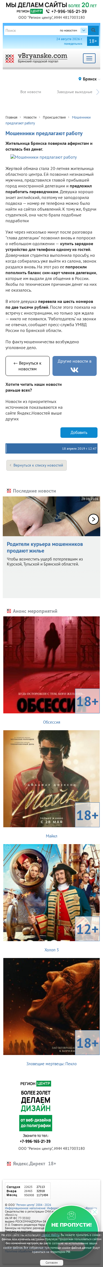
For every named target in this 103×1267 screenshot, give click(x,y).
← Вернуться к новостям (27, 365)
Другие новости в (74, 361)
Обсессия (71, 708)
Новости (30, 117)
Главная (11, 117)
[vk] (74, 370)
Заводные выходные (74, 91)
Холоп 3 (71, 936)
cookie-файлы (50, 1235)
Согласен (52, 1263)
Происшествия (54, 117)
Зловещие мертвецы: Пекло (62, 1050)
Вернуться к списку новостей (38, 465)
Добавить (79, 432)
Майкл (72, 822)
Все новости (30, 91)
